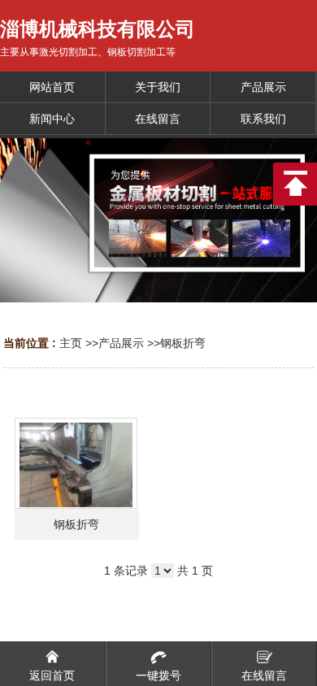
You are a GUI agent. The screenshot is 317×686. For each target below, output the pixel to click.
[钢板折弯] (76, 463)
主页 (70, 343)
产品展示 (121, 343)
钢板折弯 (183, 343)
